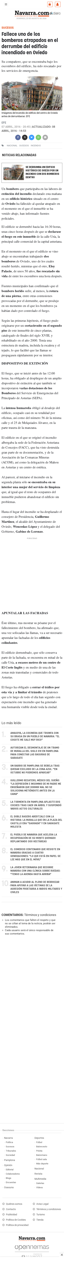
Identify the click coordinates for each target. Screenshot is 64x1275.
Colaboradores (13, 1174)
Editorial (9, 1169)
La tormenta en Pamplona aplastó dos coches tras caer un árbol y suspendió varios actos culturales (35, 805)
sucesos (24, 145)
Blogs (8, 1178)
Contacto (11, 1209)
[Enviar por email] (45, 137)
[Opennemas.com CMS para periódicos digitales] (32, 1250)
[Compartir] (18, 137)
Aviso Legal (42, 1204)
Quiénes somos (14, 1204)
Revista (38, 1173)
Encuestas (11, 1182)
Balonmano (41, 1155)
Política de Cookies (16, 1219)
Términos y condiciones (40, 915)
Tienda (40, 1219)
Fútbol (39, 1142)
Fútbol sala (41, 1159)
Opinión (8, 1165)
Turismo (40, 1214)
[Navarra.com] (32, 13)
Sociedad (10, 1155)
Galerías (40, 1183)
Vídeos (39, 1187)
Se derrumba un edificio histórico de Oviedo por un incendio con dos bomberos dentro (42, 172)
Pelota (39, 1151)
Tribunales (11, 1151)
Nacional (39, 1168)
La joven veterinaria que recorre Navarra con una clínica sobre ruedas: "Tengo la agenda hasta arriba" (35, 871)
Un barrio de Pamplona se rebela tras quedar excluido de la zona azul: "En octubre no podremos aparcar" (35, 769)
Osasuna (9, 1187)
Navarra (8, 1138)
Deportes (39, 1138)
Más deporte (42, 1163)
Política (9, 1142)
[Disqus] (31, 984)
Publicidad (11, 1214)
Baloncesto (41, 1146)
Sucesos (10, 1146)
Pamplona (9, 1160)
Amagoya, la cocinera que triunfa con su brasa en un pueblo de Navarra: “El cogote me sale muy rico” (35, 736)
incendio (36, 145)
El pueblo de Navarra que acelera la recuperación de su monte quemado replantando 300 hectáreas (33, 838)
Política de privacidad (17, 1225)
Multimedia (40, 1178)
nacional (12, 145)
